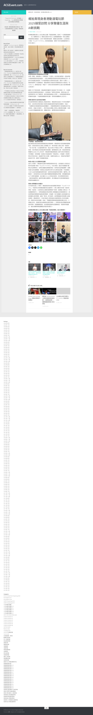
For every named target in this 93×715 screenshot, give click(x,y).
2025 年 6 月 (6, 347)
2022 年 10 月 (7, 399)
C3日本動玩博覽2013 (9, 606)
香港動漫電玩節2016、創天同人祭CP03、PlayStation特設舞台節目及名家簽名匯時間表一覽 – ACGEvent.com (13, 73)
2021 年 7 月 (6, 425)
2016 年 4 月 (6, 524)
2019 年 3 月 (6, 467)
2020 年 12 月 (7, 437)
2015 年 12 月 (7, 531)
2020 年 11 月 (7, 439)
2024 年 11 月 (7, 359)
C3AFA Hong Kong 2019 (9, 603)
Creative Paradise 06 (8, 625)
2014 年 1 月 (6, 571)
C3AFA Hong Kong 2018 (9, 601)
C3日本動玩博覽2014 (9, 608)
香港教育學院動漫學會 (9, 696)
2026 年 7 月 (6, 325)
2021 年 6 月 (6, 427)
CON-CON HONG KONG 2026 (10, 615)
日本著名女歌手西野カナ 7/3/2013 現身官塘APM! (62, 298)
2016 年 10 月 (7, 514)
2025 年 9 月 (6, 342)
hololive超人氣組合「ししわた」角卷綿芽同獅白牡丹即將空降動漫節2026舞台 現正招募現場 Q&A (13, 62)
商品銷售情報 (7, 641)
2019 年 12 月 (7, 453)
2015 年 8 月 (6, 538)
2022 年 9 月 (6, 401)
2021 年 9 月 (6, 422)
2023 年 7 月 (6, 385)
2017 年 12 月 (7, 493)
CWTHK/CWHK (7, 627)
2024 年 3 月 (6, 373)
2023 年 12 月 (7, 378)
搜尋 (5, 34)
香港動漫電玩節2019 (9, 675)
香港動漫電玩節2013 (9, 665)
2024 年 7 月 (6, 366)
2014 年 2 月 (6, 569)
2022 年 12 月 (7, 396)
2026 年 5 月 (6, 328)
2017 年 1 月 (6, 508)
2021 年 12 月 (7, 417)
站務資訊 (6, 651)
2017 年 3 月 (6, 505)
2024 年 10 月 (7, 361)
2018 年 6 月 (6, 482)
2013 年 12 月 (7, 573)
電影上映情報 (7, 656)
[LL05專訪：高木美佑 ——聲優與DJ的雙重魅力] (63, 267)
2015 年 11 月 (7, 533)
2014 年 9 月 (6, 557)
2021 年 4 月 (6, 430)
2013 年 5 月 (6, 585)
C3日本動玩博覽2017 (9, 613)
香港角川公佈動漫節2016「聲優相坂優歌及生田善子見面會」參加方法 (13, 76)
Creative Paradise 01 (8, 616)
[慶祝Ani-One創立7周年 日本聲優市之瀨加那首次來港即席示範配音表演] (49, 267)
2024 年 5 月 (6, 370)
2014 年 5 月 (6, 564)
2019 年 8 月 (6, 458)
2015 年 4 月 (6, 545)
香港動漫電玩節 (7, 663)
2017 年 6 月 (6, 502)
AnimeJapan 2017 (8, 597)
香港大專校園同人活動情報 (10, 693)
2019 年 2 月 (6, 469)
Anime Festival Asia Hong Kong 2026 (12, 596)
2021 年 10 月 (7, 420)
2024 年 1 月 (6, 377)
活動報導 (6, 646)
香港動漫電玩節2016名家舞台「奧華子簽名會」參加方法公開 (13, 86)
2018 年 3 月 (6, 488)
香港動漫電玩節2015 (9, 668)
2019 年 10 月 (7, 455)
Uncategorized (7, 630)
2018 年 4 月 (6, 486)
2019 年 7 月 (6, 460)
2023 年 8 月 (6, 384)
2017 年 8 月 (6, 498)
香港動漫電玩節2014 (9, 667)
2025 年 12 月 (7, 337)
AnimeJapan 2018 (8, 599)
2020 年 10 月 (7, 441)
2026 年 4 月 (6, 330)
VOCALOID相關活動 (8, 632)
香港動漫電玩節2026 (9, 687)
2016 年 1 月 (6, 529)
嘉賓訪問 (30, 12)
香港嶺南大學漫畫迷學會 (10, 694)
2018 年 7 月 (6, 481)
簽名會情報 (6, 653)
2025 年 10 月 (7, 340)
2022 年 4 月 (6, 410)
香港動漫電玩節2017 (9, 672)
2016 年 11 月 (7, 512)
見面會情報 (37, 12)
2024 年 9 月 (6, 363)
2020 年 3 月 (6, 449)
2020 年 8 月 (6, 444)
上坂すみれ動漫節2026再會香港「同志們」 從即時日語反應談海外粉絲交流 (34, 273)
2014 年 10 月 (7, 555)
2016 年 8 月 (6, 517)
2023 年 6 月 (6, 387)
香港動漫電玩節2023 (9, 682)
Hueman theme (21, 711)
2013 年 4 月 (6, 586)
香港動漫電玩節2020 (9, 677)
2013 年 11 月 (7, 574)
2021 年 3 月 (6, 432)
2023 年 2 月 (6, 392)
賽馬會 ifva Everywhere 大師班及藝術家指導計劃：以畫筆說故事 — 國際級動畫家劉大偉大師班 (48, 300)
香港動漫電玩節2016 (9, 670)
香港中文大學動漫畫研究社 (10, 661)
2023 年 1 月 (6, 394)
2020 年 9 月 (6, 443)
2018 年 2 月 (6, 489)
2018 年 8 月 (6, 479)
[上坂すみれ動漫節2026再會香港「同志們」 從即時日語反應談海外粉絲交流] (34, 267)
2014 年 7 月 (6, 560)
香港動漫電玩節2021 (9, 679)
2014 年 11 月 (7, 554)
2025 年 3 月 (6, 352)
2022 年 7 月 (6, 404)
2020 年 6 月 (6, 446)
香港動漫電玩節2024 (9, 684)
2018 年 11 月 (7, 474)
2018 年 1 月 (6, 491)
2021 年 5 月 (6, 429)
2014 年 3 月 (6, 567)
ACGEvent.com (13, 5)
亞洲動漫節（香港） (8, 635)
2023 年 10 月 (7, 382)
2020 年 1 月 (6, 451)
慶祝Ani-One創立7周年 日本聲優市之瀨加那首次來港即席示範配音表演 (49, 273)
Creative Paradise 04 (8, 622)
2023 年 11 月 (7, 380)
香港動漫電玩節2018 (9, 674)
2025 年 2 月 (6, 354)
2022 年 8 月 (6, 403)
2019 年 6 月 (6, 462)
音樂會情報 (6, 660)
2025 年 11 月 (7, 339)
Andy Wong (32, 31)
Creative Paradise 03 (8, 620)
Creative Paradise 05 (8, 623)
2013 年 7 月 (6, 581)
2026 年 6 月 (6, 326)
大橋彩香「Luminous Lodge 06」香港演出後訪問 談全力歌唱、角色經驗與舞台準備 (13, 47)
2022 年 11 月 (7, 397)
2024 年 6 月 (6, 368)
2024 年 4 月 (6, 371)
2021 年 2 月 (6, 434)
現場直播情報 (7, 649)
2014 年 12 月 (7, 552)
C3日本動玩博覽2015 (9, 609)
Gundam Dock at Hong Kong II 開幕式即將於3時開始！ (34, 298)
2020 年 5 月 (6, 448)
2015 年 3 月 (6, 547)
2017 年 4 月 (6, 503)
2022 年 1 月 (6, 415)
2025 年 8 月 (6, 344)
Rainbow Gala (7, 629)
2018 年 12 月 (7, 472)
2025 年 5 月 (6, 349)
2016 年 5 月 (6, 522)
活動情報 (6, 648)
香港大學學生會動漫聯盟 (10, 691)
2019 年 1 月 (6, 470)
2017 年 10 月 (7, 496)
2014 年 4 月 (6, 566)
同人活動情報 (7, 639)
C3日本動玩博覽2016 (9, 611)
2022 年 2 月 (6, 413)
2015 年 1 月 (6, 550)
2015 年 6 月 (6, 541)
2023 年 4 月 (6, 389)
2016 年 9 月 (6, 515)
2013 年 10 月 (7, 576)
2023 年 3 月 (6, 391)
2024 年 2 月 (6, 375)
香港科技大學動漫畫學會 (10, 701)
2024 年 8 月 (6, 365)
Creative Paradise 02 (8, 618)
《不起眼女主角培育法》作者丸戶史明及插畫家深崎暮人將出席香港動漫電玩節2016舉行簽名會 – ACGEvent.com (14, 92)
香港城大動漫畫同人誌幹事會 (11, 689)
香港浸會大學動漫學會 (9, 698)
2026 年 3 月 (6, 332)
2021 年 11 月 (7, 418)
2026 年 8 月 (6, 323)
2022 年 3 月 (6, 411)
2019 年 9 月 (6, 456)
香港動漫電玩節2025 (46, 12)
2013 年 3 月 (6, 588)
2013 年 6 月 (6, 583)
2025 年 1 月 (6, 356)
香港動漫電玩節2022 (9, 681)
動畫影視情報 (7, 637)
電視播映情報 (7, 658)
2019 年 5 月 (6, 463)
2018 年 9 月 (6, 477)
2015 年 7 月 (6, 540)
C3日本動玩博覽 (7, 604)
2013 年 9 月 (6, 578)
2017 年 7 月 (6, 500)
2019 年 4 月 (6, 465)
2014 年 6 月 (6, 562)
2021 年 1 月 (6, 436)
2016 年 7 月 (6, 519)
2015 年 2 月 (6, 548)
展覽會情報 (6, 644)
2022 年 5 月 (6, 408)
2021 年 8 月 (6, 423)
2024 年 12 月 (7, 358)
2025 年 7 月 (6, 345)
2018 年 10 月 (7, 475)
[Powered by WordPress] (9, 711)
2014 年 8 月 (6, 559)
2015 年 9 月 (6, 536)
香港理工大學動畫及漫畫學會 (11, 700)
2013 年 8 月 (6, 580)
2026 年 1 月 (6, 335)
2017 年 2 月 (6, 507)
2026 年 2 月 (6, 333)
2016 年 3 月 (6, 526)
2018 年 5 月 (6, 484)
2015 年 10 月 (7, 534)
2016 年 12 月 (7, 510)
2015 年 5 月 (6, 543)
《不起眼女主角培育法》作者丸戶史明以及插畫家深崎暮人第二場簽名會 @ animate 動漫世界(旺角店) (14, 98)
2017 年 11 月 (7, 495)
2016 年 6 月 (6, 521)
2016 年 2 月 (6, 528)
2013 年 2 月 (6, 590)
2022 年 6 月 (6, 406)
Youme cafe (6, 634)
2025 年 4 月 (6, 351)
